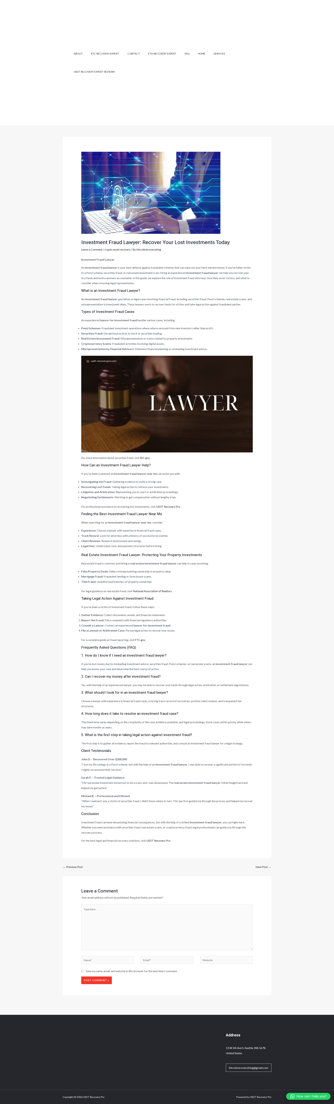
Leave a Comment (91, 249)
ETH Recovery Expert (162, 53)
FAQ (187, 53)
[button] (308, 1096)
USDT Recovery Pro (168, 506)
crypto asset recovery (117, 249)
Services (219, 53)
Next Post (263, 866)
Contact (134, 53)
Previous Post (73, 866)
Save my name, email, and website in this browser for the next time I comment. (131, 971)
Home (201, 53)
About (78, 53)
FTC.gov (140, 639)
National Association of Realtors (152, 591)
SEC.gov (145, 457)
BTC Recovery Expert (105, 53)
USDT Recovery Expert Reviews (94, 71)
